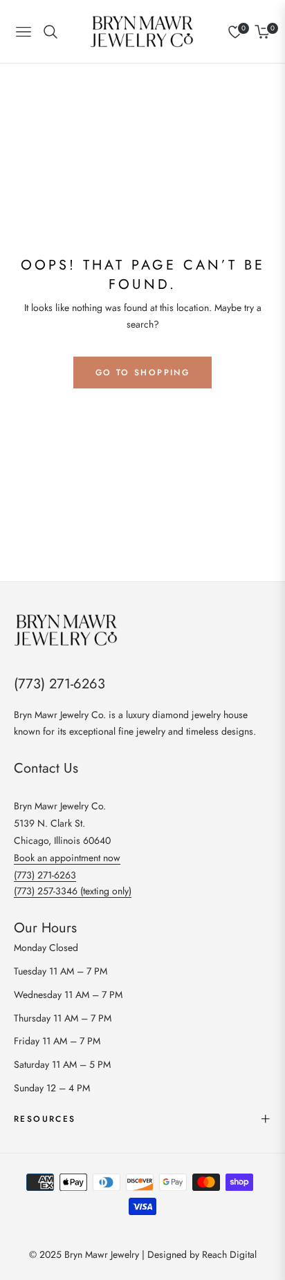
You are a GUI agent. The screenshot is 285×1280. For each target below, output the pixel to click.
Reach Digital (229, 1254)
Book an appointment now (67, 858)
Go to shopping (142, 372)
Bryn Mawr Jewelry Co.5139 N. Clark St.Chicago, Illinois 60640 (62, 823)
